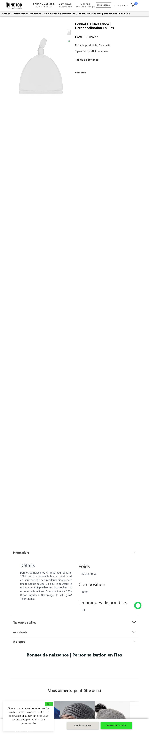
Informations (21, 552)
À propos (19, 641)
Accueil (6, 13)
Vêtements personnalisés (27, 13)
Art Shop (65, 5)
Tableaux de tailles (24, 622)
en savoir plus (29, 723)
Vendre (85, 5)
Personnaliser (43, 5)
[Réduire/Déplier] (137, 605)
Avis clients (20, 632)
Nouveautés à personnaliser (59, 13)
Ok (48, 704)
